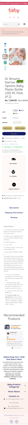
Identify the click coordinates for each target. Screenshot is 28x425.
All (2, 30)
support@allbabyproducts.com (14, 408)
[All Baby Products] (14, 10)
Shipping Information (14, 212)
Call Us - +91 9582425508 (10, 144)
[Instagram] (16, 421)
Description (14, 208)
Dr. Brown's (16, 118)
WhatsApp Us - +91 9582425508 (13, 147)
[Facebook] (11, 421)
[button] (5, 44)
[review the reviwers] (5, 337)
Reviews (14, 217)
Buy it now (14, 134)
